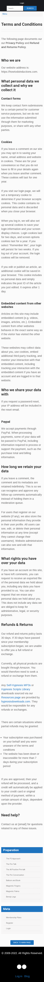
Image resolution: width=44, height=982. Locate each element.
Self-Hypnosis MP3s (18, 685)
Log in (18, 976)
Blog (27, 976)
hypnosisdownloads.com (15, 701)
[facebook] (19, 967)
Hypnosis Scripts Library (15, 689)
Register (9, 923)
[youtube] (24, 967)
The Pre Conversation (15, 875)
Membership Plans (13, 917)
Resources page (11, 697)
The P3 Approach (13, 859)
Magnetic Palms (12, 891)
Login (22, 3)
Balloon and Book (13, 880)
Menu (4, 14)
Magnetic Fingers (13, 886)
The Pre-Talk (11, 864)
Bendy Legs (11, 897)
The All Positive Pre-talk (15, 869)
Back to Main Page (22, 942)
